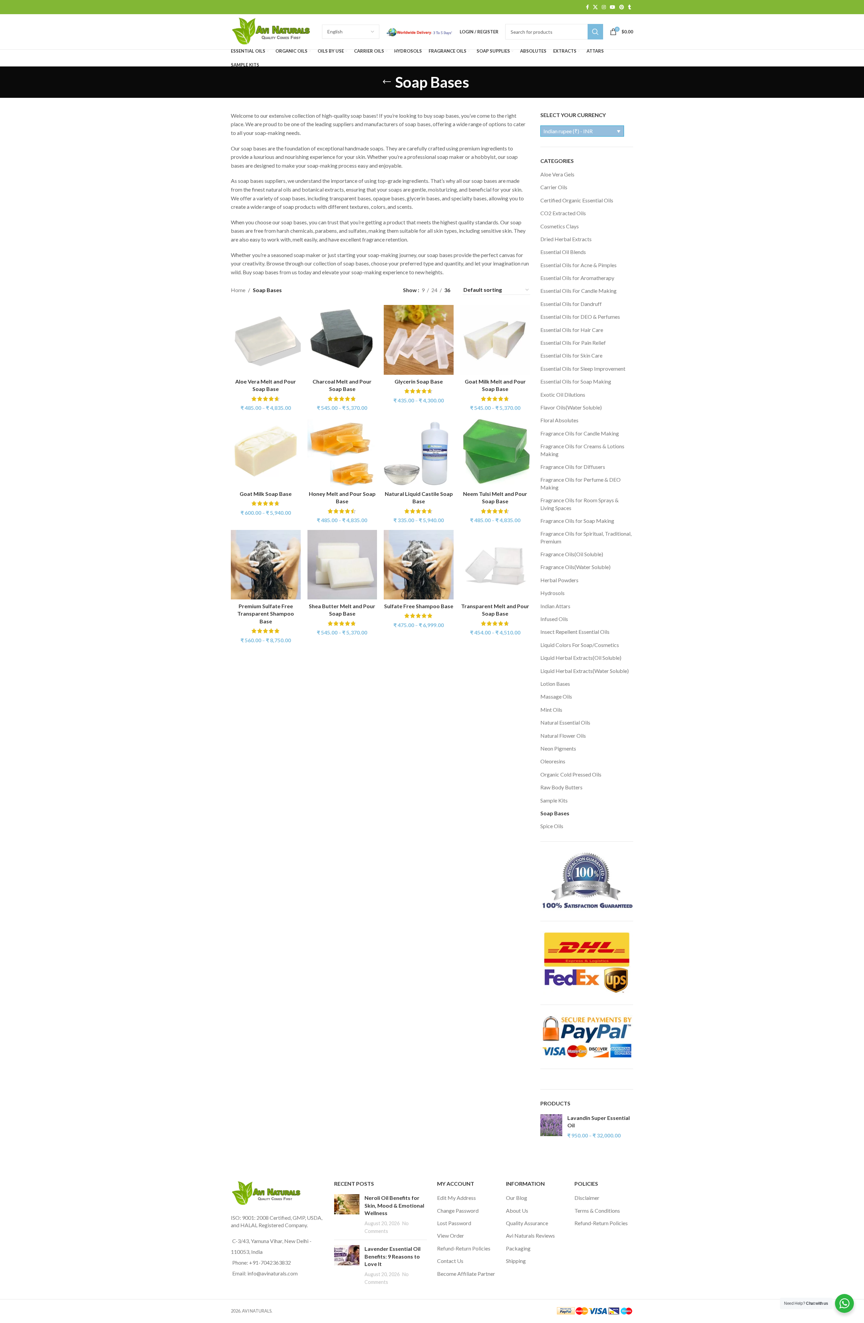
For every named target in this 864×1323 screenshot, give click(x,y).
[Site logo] (273, 31)
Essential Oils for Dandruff (571, 304)
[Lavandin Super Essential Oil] (551, 1126)
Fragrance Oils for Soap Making (577, 520)
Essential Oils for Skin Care (571, 355)
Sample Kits (554, 800)
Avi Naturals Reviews (530, 1235)
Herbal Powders (559, 580)
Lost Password (454, 1223)
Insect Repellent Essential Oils (575, 631)
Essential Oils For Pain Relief (573, 342)
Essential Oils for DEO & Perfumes (580, 316)
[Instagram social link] (604, 7)
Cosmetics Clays (559, 226)
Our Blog (516, 1197)
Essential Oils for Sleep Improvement (582, 368)
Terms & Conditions (597, 1210)
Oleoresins (552, 761)
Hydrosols (552, 593)
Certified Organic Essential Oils (576, 200)
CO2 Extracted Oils (563, 213)
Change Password (458, 1210)
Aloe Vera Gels (557, 174)
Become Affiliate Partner (466, 1273)
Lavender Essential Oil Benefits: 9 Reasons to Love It (392, 1256)
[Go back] (386, 82)
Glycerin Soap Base (419, 381)
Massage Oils (556, 696)
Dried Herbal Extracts (566, 239)
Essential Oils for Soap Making (575, 381)
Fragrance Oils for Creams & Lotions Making (582, 450)
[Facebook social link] (587, 7)
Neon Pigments (558, 748)
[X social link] (595, 7)
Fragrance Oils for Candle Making (579, 433)
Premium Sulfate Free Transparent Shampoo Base (265, 613)
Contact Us (450, 1261)
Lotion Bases (555, 683)
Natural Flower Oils (563, 735)
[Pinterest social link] (621, 7)
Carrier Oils (553, 187)
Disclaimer (586, 1197)
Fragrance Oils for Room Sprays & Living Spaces (579, 504)
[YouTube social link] (612, 7)
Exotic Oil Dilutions (562, 394)
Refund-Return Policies (463, 1248)
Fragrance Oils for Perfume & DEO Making (580, 483)
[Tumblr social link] (629, 7)
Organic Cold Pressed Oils (570, 774)
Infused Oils (554, 619)
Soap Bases (554, 813)
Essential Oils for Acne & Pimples (578, 265)
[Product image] (266, 340)
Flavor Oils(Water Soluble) (571, 407)
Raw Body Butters (561, 787)
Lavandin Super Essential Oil (598, 1121)
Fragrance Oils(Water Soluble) (575, 567)
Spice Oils (551, 826)
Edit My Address (456, 1197)
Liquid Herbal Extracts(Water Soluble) (584, 671)
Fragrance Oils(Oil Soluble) (571, 554)
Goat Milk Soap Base (266, 493)
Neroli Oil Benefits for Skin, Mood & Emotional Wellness (394, 1205)
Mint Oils (551, 709)
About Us (517, 1210)
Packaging (518, 1248)
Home (238, 290)
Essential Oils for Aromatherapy (577, 278)
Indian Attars (555, 606)
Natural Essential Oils (565, 722)
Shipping (516, 1261)
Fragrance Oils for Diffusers (572, 466)
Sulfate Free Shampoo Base (418, 606)
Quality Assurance (527, 1223)
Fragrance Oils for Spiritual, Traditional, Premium (585, 537)
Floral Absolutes (559, 420)
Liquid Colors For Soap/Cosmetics (579, 645)
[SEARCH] (595, 31)
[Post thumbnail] (346, 1214)
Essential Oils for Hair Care (571, 330)
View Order (450, 1235)
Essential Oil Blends (563, 252)
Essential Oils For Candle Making (578, 290)
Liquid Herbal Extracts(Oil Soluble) (580, 657)
